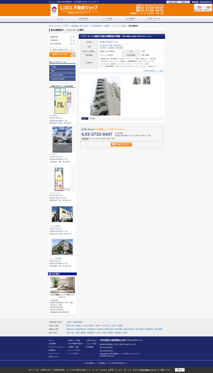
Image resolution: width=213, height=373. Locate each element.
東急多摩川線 (81, 329)
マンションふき (55, 193)
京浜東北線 (104, 45)
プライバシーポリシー (57, 347)
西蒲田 (60, 159)
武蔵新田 (118, 333)
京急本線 (103, 48)
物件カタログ (54, 357)
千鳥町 (104, 333)
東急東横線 (149, 329)
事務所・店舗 (74, 347)
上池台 (113, 326)
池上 (108, 326)
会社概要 (52, 344)
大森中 (97, 326)
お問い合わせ (92, 340)
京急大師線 (139, 329)
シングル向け (74, 353)
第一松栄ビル (54, 115)
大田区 (107, 42)
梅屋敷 (110, 333)
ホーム (51, 340)
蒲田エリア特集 (74, 340)
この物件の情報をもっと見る (152, 71)
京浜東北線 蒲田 (57, 75)
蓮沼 (77, 333)
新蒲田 (120, 326)
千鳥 (103, 326)
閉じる (179, 370)
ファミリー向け (74, 350)
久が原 (84, 326)
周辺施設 (90, 347)
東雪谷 (60, 231)
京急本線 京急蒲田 (58, 79)
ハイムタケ (53, 154)
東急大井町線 (129, 329)
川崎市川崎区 (77, 322)
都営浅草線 (109, 329)
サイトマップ (54, 353)
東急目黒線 (159, 329)
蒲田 (111, 42)
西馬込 (83, 333)
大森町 (125, 333)
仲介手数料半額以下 (76, 344)
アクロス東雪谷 (55, 226)
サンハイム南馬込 (55, 258)
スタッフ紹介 (92, 344)
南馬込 (60, 121)
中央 (59, 198)
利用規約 (52, 350)
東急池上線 (70, 329)
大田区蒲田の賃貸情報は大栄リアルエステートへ (121, 340)
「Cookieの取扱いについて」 (148, 370)
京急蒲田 (111, 48)
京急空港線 (119, 329)
